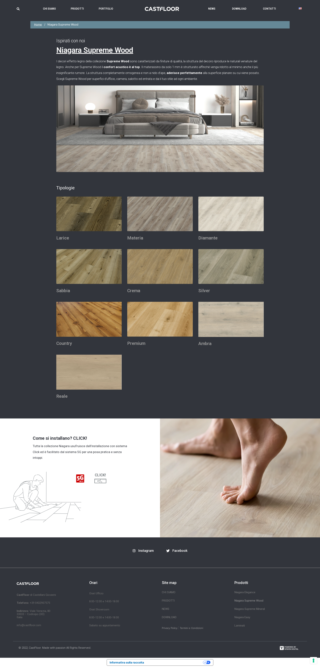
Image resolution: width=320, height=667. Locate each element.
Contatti (269, 8)
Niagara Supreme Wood (248, 600)
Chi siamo (49, 8)
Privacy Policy (169, 628)
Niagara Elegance (244, 592)
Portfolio (106, 8)
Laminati (239, 625)
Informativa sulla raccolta (127, 662)
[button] (143, 551)
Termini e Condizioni (191, 628)
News (211, 8)
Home (38, 24)
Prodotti (77, 8)
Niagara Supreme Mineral (249, 609)
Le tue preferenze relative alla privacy (175, 662)
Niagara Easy (242, 617)
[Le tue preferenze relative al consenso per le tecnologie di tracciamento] (313, 660)
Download (239, 8)
